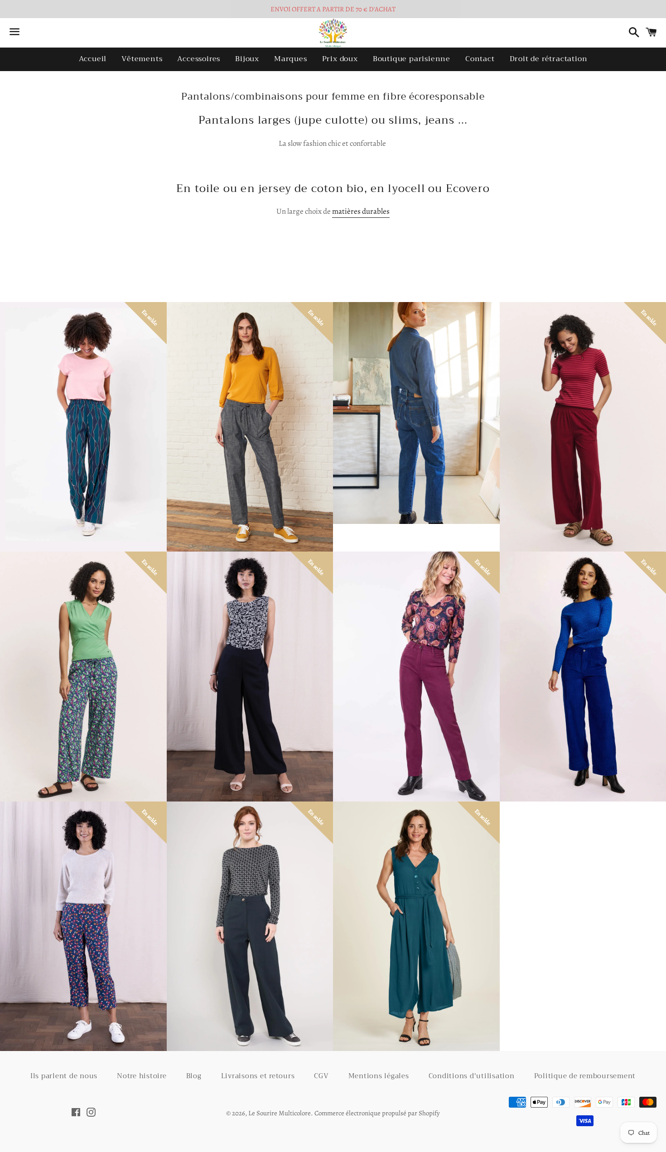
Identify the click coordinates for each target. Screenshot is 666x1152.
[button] (238, 435)
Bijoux (247, 59)
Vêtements (141, 59)
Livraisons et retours (258, 1076)
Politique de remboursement (585, 1076)
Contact (480, 59)
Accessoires (198, 59)
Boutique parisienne (411, 59)
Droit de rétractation (549, 59)
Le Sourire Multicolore (279, 1113)
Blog (194, 1076)
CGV (321, 1076)
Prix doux (340, 59)
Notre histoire (142, 1076)
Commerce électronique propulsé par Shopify (377, 1113)
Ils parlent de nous (63, 1076)
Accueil (93, 59)
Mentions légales (378, 1076)
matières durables (361, 211)
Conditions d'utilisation (472, 1076)
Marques (290, 59)
